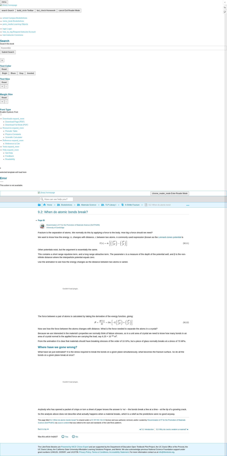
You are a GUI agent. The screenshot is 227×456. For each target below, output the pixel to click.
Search (42, 199)
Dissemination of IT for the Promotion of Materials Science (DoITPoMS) (73, 225)
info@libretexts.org (166, 452)
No (77, 437)
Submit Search (8, 52)
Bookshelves (67, 205)
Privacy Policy (85, 452)
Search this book (7, 44)
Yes (66, 437)
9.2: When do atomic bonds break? (63, 420)
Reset (4, 69)
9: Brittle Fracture (132, 205)
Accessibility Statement (119, 452)
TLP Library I (111, 205)
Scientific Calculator (13, 137)
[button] (9, 156)
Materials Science (89, 205)
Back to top (42, 429)
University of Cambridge (55, 227)
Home (50, 205)
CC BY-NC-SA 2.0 (98, 420)
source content (63, 423)
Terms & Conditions (100, 452)
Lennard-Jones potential (169, 237)
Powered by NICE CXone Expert (75, 447)
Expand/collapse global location (187, 204)
